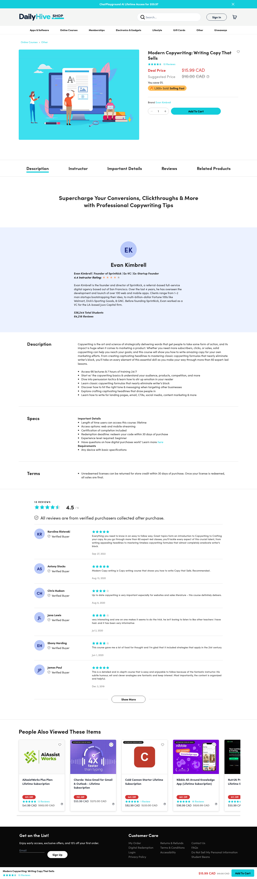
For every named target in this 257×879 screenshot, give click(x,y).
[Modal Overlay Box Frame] (128, 439)
